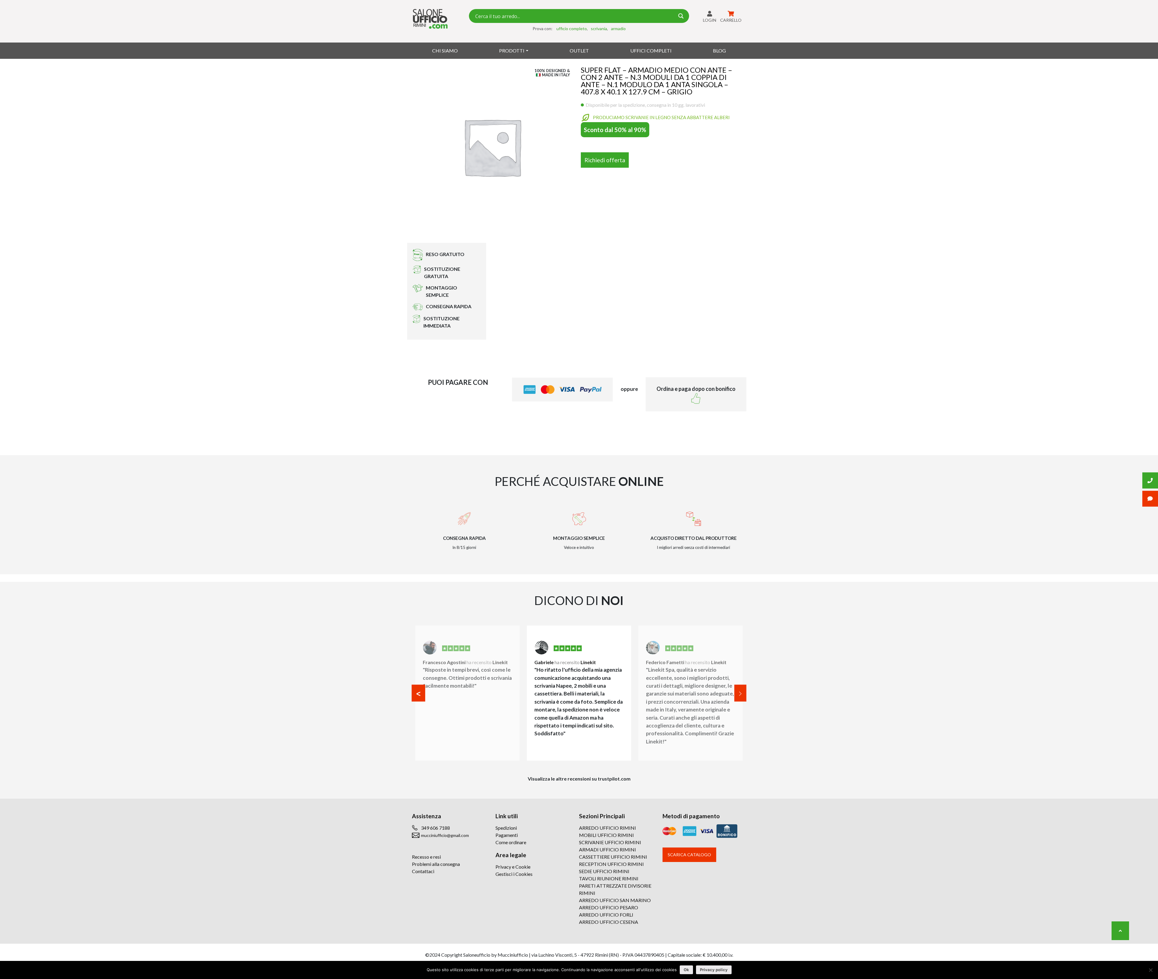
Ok (686, 969)
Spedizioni (506, 828)
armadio (618, 28)
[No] (1150, 970)
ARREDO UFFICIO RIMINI (607, 828)
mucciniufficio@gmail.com (445, 835)
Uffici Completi (651, 50)
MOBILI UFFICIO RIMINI (606, 835)
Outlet (579, 50)
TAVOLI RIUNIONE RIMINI (608, 878)
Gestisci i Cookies (514, 874)
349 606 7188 (435, 828)
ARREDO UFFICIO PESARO (608, 907)
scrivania (599, 28)
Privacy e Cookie (512, 867)
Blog (719, 50)
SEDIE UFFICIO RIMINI (604, 871)
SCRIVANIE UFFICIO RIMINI (610, 842)
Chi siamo (445, 50)
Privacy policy (714, 969)
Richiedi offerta (604, 160)
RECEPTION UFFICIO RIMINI (611, 864)
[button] (418, 693)
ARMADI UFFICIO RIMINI (607, 849)
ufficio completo (571, 28)
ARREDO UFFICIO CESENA (608, 922)
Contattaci (423, 871)
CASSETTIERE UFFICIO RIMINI (613, 857)
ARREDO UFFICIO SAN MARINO (615, 900)
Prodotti (511, 50)
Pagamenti (506, 835)
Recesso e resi (426, 857)
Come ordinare (510, 842)
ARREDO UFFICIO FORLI (606, 914)
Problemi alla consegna (436, 864)
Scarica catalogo (689, 854)
